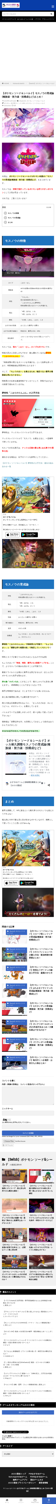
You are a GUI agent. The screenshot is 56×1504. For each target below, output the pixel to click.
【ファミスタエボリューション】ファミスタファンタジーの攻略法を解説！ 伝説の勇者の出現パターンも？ (27, 1341)
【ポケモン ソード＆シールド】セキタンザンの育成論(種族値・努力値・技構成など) (41, 1007)
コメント (24, 1084)
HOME (6, 83)
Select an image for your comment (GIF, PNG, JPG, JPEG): (22, 1136)
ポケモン (7, 103)
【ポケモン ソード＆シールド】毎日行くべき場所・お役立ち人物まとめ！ (41, 1060)
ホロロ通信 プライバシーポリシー (22, 1483)
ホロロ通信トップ (18, 1474)
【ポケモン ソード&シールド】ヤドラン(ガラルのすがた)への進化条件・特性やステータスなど (41, 1217)
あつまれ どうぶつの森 (25, 19)
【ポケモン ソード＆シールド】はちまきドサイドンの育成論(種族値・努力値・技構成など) (41, 989)
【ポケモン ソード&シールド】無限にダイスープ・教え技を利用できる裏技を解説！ (14, 1188)
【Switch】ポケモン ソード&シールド (41, 83)
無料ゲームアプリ (20, 1480)
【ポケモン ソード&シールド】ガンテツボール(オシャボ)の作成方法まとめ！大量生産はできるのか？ (41, 1025)
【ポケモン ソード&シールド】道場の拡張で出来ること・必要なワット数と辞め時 (14, 1247)
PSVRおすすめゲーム (39, 1477)
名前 (7, 1108)
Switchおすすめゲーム (18, 1477)
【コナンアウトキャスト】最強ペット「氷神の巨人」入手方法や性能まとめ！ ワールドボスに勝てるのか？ (27, 1374)
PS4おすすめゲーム (37, 1474)
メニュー (21, 1502)
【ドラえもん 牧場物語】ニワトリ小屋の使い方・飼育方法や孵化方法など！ (27, 1352)
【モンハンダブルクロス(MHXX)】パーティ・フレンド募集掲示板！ (27, 1323)
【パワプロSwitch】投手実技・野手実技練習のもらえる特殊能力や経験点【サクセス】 (27, 1302)
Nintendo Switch (18, 83)
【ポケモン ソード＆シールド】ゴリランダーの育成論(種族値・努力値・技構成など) (41, 1043)
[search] (51, 14)
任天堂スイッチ (16, 103)
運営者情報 (43, 1483)
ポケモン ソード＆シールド (35, 103)
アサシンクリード (48, 19)
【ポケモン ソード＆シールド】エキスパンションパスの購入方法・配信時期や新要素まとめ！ (41, 953)
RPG (23, 103)
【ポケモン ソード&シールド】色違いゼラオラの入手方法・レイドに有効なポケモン (41, 1247)
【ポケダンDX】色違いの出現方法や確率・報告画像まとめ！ (24, 1331)
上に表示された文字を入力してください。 (17, 1122)
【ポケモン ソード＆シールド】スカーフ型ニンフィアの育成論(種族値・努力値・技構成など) (41, 935)
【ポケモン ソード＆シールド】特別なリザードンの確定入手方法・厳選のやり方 (41, 970)
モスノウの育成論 (12, 218)
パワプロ (38, 19)
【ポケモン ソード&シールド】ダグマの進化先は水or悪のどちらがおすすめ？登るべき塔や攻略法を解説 (41, 1275)
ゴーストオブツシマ (9, 19)
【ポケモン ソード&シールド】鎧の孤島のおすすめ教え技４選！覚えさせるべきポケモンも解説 (41, 1189)
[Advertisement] (28, 51)
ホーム (7, 1502)
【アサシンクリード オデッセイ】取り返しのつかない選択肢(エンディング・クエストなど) (27, 1313)
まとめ (9, 222)
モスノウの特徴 (12, 213)
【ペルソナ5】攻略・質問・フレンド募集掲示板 (20, 1384)
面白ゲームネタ (36, 1480)
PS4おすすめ (35, 1502)
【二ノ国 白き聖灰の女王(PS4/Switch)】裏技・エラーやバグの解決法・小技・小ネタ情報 (26, 1363)
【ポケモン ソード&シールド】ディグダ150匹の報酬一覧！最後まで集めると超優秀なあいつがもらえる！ (14, 1219)
